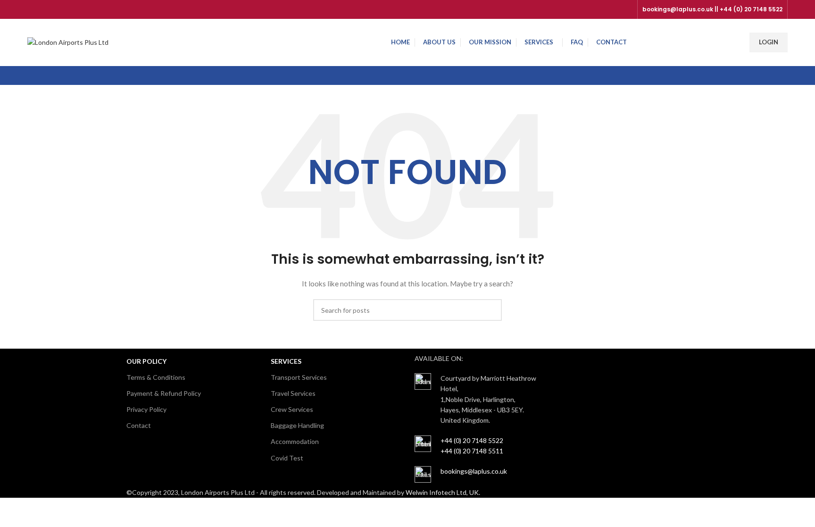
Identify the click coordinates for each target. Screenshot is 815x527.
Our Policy (146, 361)
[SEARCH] (491, 310)
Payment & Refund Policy (163, 393)
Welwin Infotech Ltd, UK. (443, 492)
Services (286, 361)
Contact (138, 425)
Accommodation (295, 441)
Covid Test (287, 458)
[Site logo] (67, 42)
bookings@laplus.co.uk (474, 471)
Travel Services (293, 393)
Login (768, 42)
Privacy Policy (146, 409)
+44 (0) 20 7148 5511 (472, 451)
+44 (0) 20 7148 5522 (472, 440)
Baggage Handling (297, 425)
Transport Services (299, 377)
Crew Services (292, 409)
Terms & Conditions (155, 377)
